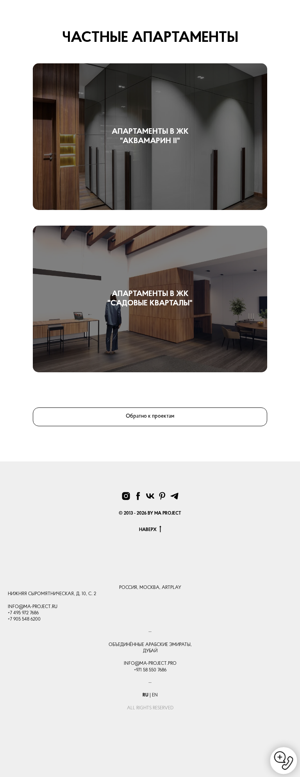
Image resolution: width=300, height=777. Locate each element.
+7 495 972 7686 (23, 613)
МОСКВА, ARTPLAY (160, 587)
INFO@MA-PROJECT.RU (32, 607)
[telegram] (174, 496)
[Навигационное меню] (288, 19)
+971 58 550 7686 (150, 670)
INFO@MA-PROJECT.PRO (150, 663)
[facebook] (138, 496)
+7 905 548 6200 (24, 619)
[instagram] (126, 496)
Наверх (148, 530)
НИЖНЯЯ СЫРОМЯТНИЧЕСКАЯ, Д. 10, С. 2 (52, 594)
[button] (271, 19)
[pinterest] (162, 496)
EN (155, 695)
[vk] (150, 496)
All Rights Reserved (150, 708)
